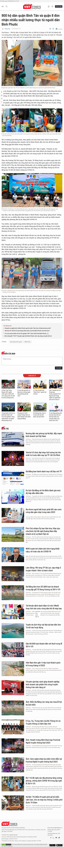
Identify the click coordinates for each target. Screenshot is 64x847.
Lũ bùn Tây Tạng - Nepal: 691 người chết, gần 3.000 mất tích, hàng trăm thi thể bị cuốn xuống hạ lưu (8, 394)
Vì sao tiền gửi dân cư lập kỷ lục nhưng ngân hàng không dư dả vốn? (23, 393)
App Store (52, 845)
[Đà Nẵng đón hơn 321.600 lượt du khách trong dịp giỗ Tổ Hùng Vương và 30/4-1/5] (13, 592)
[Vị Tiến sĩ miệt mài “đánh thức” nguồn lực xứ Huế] (40, 384)
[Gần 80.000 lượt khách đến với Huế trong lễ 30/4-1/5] (13, 649)
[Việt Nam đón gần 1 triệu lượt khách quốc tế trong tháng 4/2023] (13, 668)
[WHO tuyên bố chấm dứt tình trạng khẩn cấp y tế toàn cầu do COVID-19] (13, 554)
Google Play (59, 845)
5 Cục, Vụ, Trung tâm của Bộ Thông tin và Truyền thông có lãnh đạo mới (43, 722)
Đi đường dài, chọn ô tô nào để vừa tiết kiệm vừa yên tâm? (39, 415)
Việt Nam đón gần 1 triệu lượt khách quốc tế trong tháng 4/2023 (43, 664)
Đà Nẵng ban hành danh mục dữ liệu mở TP (44, 471)
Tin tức (5, 428)
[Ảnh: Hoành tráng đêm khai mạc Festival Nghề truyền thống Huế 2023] (13, 745)
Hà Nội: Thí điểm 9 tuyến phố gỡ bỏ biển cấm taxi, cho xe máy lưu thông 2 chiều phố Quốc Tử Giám (44, 799)
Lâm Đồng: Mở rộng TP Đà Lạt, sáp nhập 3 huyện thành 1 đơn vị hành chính (43, 569)
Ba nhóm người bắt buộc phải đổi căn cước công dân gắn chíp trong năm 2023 (44, 510)
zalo (53, 837)
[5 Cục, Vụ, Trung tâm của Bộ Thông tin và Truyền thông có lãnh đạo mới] (13, 726)
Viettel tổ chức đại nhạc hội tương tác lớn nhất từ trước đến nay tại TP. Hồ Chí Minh (43, 453)
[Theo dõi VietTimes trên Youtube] (56, 837)
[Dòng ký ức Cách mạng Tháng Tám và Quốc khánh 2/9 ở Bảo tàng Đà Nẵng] (24, 407)
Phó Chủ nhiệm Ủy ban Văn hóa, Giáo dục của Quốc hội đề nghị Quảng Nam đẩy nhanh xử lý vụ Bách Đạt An (43, 531)
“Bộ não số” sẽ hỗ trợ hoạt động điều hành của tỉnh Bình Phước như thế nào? (27, 330)
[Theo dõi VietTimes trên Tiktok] (59, 837)
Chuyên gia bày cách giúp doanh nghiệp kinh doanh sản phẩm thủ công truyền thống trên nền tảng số (42, 684)
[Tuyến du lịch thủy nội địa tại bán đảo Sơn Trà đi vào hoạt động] (13, 630)
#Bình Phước (27, 341)
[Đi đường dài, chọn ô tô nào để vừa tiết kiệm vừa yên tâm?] (40, 407)
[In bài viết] (53, 29)
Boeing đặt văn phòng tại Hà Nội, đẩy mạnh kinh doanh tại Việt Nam (44, 434)
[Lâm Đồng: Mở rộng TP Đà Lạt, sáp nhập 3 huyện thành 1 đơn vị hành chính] (13, 573)
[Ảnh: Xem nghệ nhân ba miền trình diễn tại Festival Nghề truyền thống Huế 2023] (13, 764)
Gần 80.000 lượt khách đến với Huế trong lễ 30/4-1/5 (44, 645)
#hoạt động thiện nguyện (16, 341)
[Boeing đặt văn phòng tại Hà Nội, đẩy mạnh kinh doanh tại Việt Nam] (13, 439)
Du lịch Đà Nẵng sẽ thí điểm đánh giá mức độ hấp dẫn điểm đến (43, 491)
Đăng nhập (59, 6)
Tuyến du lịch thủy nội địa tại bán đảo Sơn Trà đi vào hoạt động (43, 626)
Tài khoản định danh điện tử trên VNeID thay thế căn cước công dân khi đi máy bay (44, 607)
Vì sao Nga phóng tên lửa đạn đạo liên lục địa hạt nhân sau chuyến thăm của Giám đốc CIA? (55, 416)
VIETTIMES (32, 6)
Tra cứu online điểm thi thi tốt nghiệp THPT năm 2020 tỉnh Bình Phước (26, 333)
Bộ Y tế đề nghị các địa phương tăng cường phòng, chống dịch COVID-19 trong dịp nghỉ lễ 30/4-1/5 (44, 780)
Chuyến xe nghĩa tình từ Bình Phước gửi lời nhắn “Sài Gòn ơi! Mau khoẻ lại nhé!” (28, 328)
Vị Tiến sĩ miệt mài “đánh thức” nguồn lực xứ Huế (39, 392)
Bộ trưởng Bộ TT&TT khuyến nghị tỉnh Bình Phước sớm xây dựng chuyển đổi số (28, 336)
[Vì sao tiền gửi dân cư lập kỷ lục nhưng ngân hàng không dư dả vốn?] (24, 384)
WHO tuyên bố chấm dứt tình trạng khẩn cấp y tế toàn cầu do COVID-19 (43, 550)
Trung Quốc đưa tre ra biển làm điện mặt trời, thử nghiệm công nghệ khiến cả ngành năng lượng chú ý (8, 416)
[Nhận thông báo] (49, 6)
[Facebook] (50, 29)
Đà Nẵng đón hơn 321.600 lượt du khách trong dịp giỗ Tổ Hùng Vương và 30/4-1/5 (43, 588)
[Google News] (59, 29)
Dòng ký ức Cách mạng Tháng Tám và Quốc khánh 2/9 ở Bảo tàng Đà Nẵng (24, 415)
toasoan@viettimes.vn (56, 827)
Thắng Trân (7, 28)
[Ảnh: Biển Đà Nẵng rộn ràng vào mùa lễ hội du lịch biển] (13, 707)
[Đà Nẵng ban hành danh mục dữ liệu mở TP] (13, 477)
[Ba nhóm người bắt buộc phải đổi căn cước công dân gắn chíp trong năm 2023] (13, 515)
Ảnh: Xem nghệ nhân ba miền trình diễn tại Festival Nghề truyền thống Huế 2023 (44, 760)
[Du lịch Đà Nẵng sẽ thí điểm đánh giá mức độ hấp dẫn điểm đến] (13, 496)
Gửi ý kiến (58, 368)
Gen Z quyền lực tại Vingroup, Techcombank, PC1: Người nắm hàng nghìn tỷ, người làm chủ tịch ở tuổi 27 (55, 394)
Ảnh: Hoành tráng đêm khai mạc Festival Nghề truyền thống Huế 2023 (43, 741)
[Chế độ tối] (52, 6)
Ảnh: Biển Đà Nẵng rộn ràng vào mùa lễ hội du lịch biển (44, 703)
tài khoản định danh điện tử (37, 614)
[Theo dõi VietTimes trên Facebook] (51, 837)
